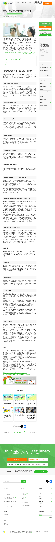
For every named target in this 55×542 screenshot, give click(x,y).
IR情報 (17, 2)
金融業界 (5, 523)
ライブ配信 (23, 494)
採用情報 (29, 2)
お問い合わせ (41, 498)
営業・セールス (6, 514)
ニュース (13, 3)
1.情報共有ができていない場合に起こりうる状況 (15, 59)
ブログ (6, 16)
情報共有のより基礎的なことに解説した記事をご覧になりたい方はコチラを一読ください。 (19, 53)
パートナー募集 (23, 2)
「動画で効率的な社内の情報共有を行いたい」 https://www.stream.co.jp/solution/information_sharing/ (16, 373)
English (51, 517)
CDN (22, 498)
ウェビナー (23, 497)
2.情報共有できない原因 (10, 60)
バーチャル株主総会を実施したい (9, 498)
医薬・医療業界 (6, 524)
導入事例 (40, 488)
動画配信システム (24, 493)
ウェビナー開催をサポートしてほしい (9, 497)
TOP (3, 16)
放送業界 (5, 520)
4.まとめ (7, 64)
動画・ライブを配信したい (8, 494)
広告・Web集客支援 (25, 502)
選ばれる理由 (41, 501)
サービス (22, 488)
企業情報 (40, 503)
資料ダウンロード (42, 496)
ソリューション (5, 488)
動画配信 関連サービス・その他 (27, 505)
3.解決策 (7, 62)
